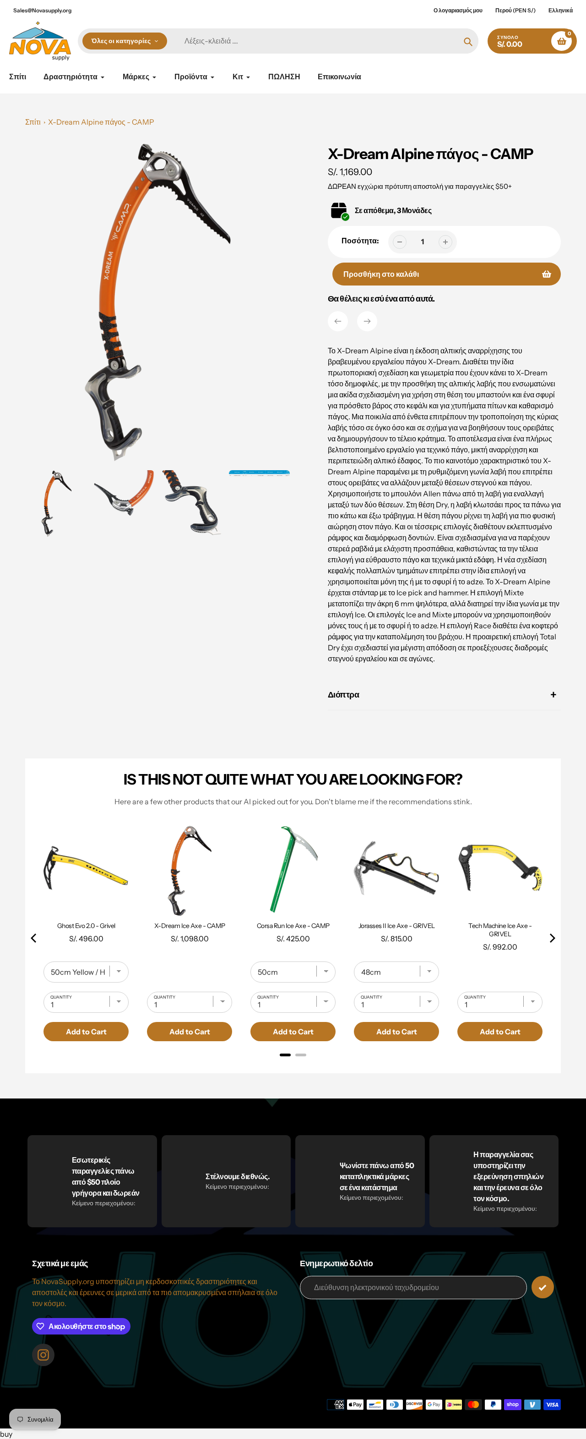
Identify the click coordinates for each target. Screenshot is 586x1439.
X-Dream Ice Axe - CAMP (189, 926)
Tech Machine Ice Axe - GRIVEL (500, 930)
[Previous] (338, 321)
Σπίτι (33, 121)
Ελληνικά (560, 10)
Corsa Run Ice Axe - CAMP (293, 926)
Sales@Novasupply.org (42, 10)
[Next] (367, 321)
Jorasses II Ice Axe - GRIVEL (396, 926)
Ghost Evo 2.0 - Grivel (86, 926)
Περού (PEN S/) (515, 10)
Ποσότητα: (360, 240)
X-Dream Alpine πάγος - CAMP (101, 121)
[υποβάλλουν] (543, 1287)
